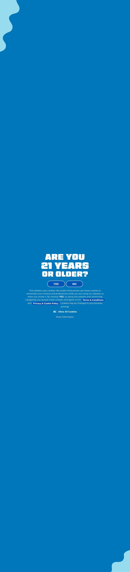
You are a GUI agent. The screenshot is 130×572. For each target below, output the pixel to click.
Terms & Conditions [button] (93, 300)
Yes (56, 283)
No (74, 283)
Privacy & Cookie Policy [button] (45, 303)
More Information (65, 316)
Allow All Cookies (67, 311)
